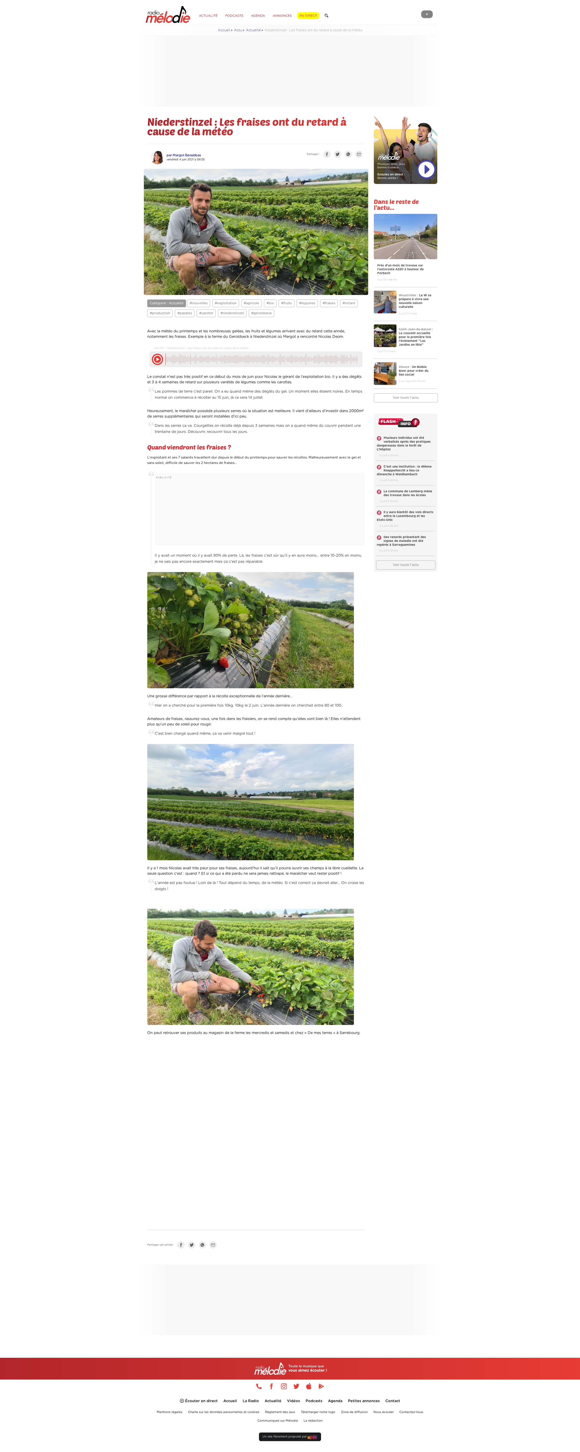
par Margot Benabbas (184, 155)
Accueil (224, 30)
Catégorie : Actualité (167, 303)
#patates (184, 313)
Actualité (253, 30)
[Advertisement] (290, 71)
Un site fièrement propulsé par (285, 1436)
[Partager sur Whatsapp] (203, 1246)
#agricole (251, 303)
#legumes (307, 303)
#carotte (206, 313)
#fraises (329, 303)
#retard (349, 303)
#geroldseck (261, 313)
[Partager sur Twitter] (338, 155)
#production (160, 313)
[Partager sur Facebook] (328, 155)
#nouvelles (199, 303)
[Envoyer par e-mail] (360, 155)
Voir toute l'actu (406, 397)
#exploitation (226, 303)
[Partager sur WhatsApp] (349, 155)
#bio (270, 303)
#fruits (286, 303)
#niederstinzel (232, 313)
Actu (238, 30)
